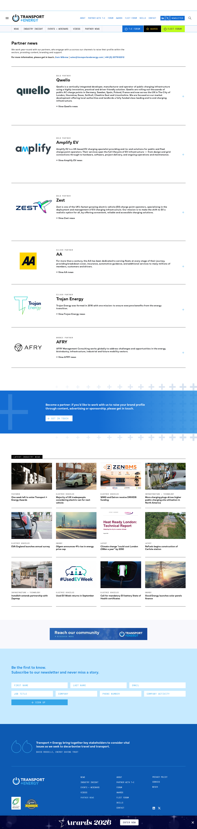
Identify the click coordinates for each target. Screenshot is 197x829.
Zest (60, 200)
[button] (192, 822)
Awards (119, 18)
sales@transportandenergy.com (86, 57)
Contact (152, 18)
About (82, 18)
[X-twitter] (159, 808)
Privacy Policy (159, 777)
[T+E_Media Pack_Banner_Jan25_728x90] (98, 639)
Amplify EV (67, 142)
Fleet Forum (131, 18)
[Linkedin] (153, 808)
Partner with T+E (96, 18)
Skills (143, 18)
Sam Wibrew (61, 57)
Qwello (63, 80)
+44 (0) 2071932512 (114, 57)
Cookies (156, 782)
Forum (110, 18)
